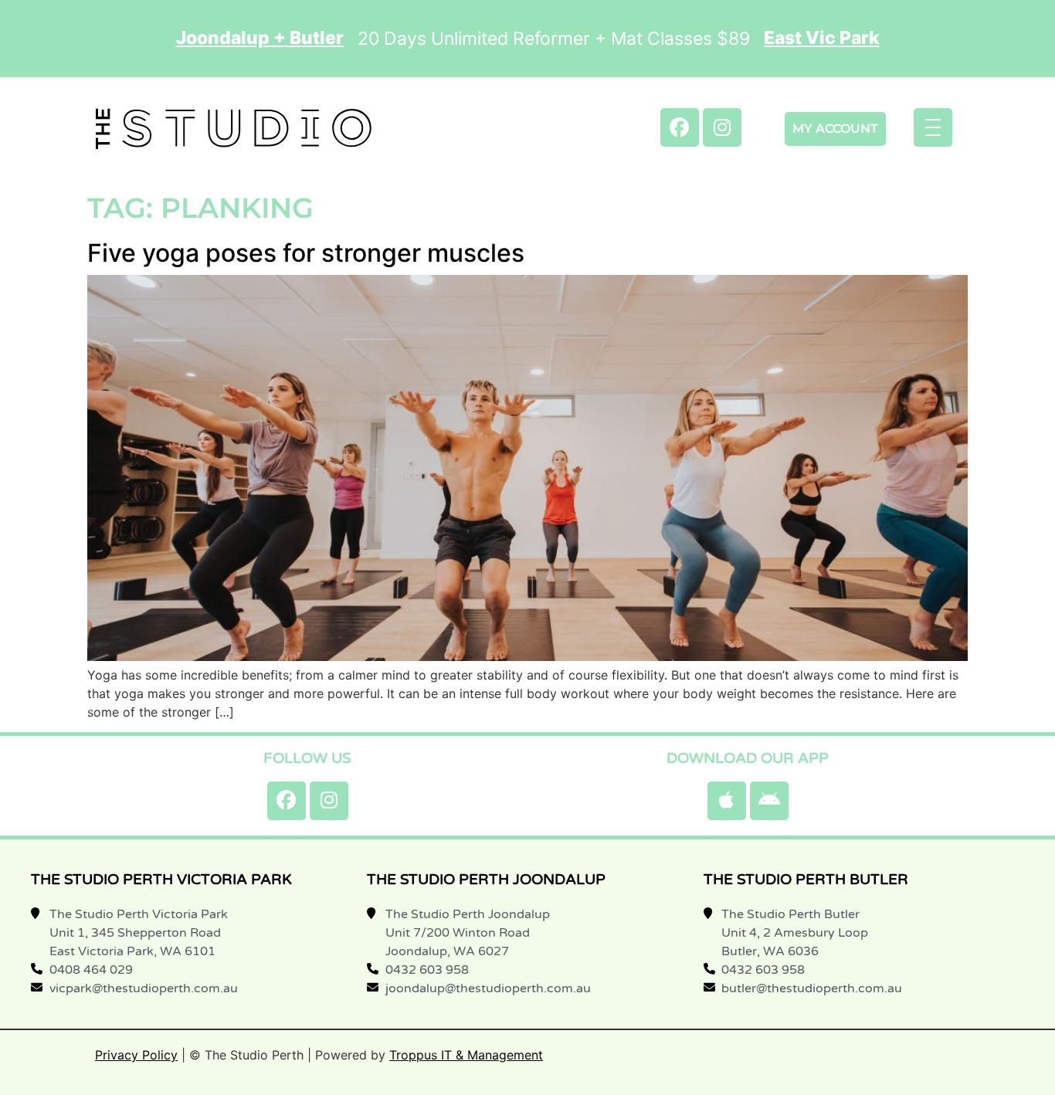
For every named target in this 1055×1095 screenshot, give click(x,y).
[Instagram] (722, 127)
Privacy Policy (136, 1055)
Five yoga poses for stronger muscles (305, 253)
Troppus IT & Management (466, 1055)
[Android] (769, 800)
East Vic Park (822, 38)
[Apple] (726, 800)
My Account (835, 128)
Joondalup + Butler (260, 38)
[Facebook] (679, 127)
